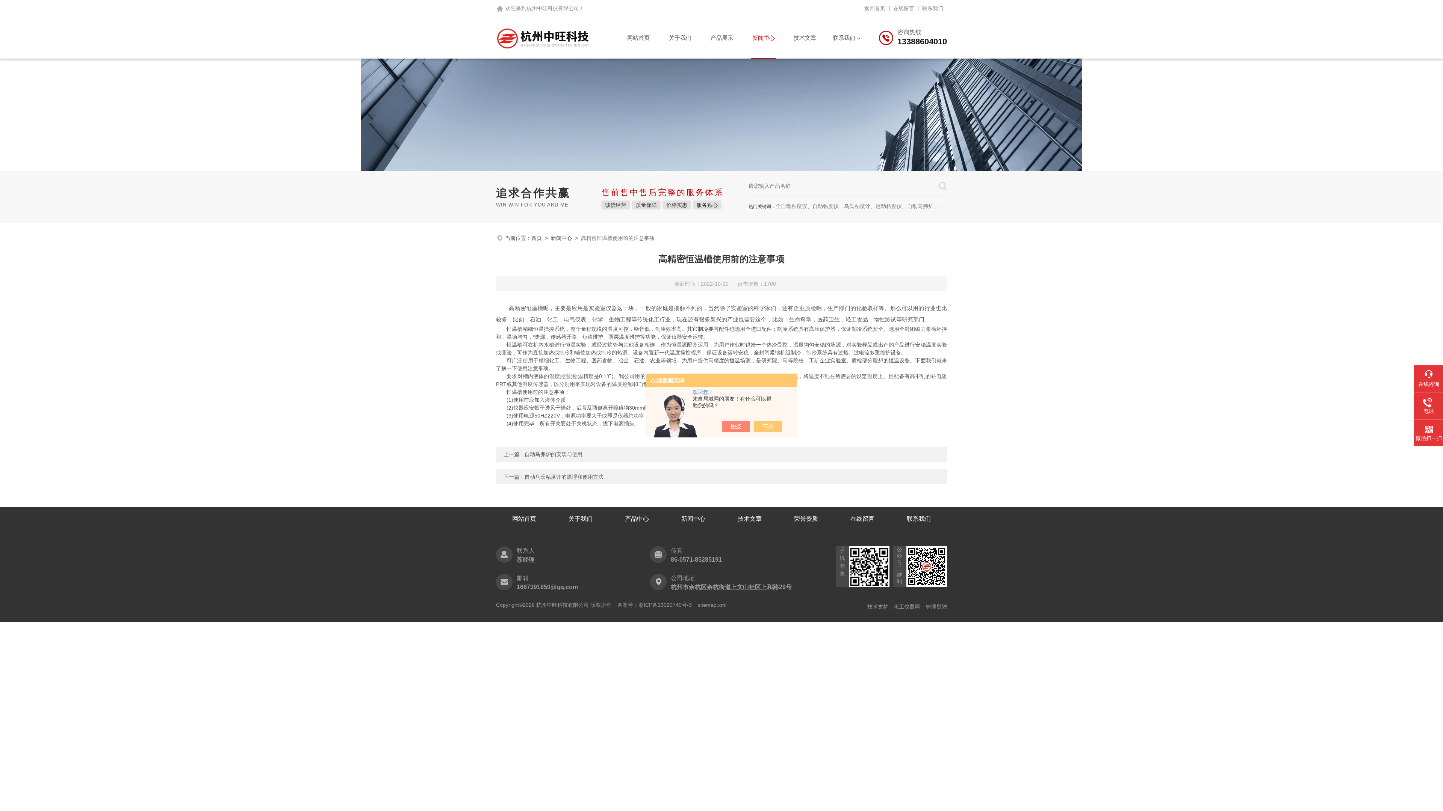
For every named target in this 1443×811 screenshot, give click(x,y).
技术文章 (805, 38)
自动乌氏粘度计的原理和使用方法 (564, 477)
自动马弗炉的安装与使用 (553, 454)
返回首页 (874, 8)
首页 (536, 238)
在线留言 (903, 8)
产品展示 (722, 38)
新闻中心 (763, 38)
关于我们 (680, 38)
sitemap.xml (712, 605)
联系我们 (932, 8)
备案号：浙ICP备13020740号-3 (654, 605)
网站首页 (638, 38)
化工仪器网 (907, 607)
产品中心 (637, 519)
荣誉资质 (806, 519)
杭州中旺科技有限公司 (552, 8)
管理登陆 (936, 607)
